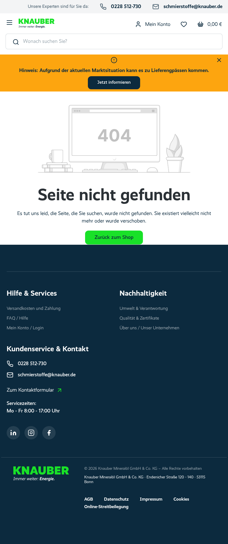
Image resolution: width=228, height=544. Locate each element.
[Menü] (9, 23)
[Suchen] (15, 41)
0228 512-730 (126, 6)
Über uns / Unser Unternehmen (149, 328)
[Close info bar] (219, 60)
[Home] (41, 473)
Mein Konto (157, 24)
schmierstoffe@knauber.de (192, 6)
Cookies (181, 499)
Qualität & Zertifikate (139, 318)
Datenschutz (116, 499)
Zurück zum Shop (114, 237)
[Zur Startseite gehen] (36, 23)
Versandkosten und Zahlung (34, 308)
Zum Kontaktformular (30, 390)
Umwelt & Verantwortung (144, 308)
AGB (88, 499)
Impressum (151, 499)
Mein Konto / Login (25, 328)
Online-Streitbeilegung (106, 507)
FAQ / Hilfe (17, 318)
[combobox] (122, 41)
